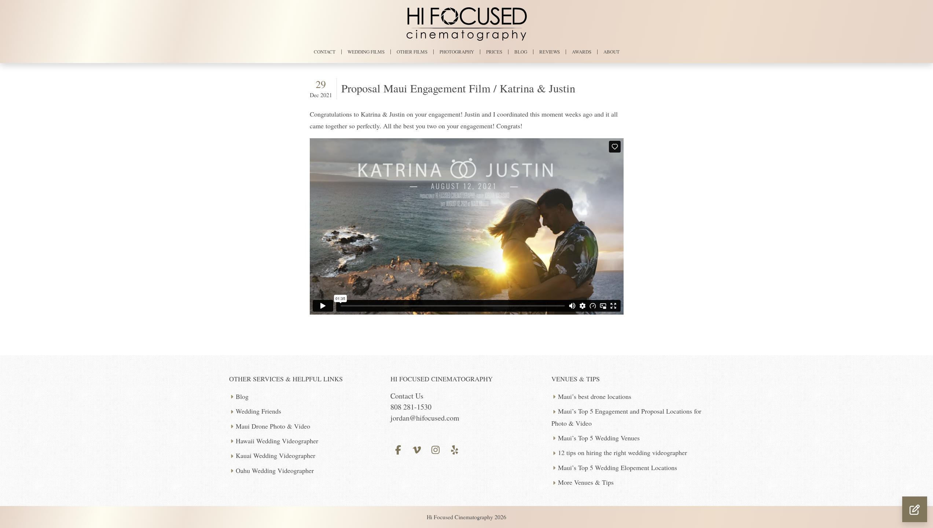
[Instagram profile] (436, 448)
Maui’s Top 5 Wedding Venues (599, 437)
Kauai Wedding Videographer (275, 455)
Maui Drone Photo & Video (273, 426)
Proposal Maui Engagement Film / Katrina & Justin (458, 88)
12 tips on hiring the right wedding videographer (622, 452)
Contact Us (406, 396)
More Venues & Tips (586, 482)
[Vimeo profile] (417, 448)
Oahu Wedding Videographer (275, 470)
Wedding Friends (258, 411)
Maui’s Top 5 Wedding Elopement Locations (617, 467)
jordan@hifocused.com (424, 418)
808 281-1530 (410, 407)
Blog (242, 396)
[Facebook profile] (398, 448)
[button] (914, 509)
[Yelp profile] (454, 448)
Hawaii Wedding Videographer (277, 440)
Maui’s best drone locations (594, 396)
